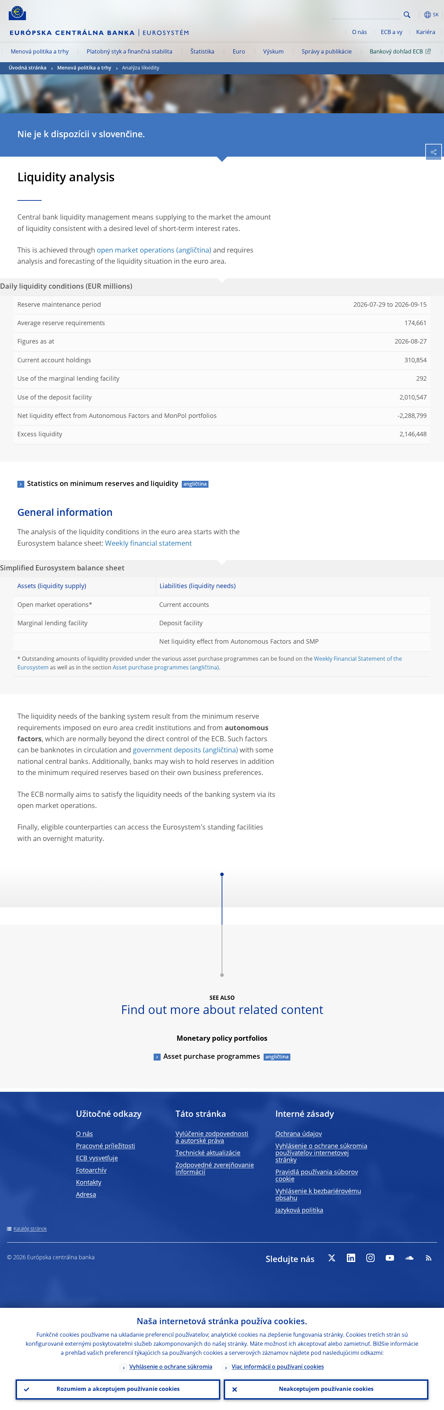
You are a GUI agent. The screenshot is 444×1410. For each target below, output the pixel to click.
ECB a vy (391, 32)
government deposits (167, 750)
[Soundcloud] (409, 1258)
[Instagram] (370, 1258)
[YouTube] (390, 1258)
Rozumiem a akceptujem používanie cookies (118, 1389)
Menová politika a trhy (40, 52)
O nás (359, 32)
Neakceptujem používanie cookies (326, 1389)
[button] (418, 14)
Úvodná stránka (27, 68)
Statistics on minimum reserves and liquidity (102, 484)
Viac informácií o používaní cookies (278, 1367)
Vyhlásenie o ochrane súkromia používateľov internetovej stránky (321, 1153)
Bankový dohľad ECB (396, 52)
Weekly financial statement (148, 544)
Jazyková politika (299, 1210)
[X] (331, 1258)
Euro (239, 52)
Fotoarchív (91, 1171)
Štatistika (202, 52)
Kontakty (88, 1183)
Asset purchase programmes (151, 668)
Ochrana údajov (298, 1134)
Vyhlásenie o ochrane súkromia (170, 1367)
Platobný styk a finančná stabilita (129, 52)
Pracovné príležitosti (105, 1146)
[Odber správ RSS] (428, 1258)
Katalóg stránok (30, 1229)
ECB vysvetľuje (97, 1158)
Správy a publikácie (327, 52)
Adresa (86, 1195)
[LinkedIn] (351, 1258)
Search (407, 15)
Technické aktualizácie (208, 1153)
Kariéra (425, 32)
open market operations (135, 250)
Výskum (273, 52)
